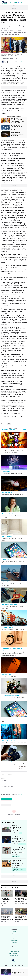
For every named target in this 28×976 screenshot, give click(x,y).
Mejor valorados (18, 805)
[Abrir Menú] (25, 2)
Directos (14, 933)
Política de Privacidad (14, 953)
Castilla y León (16, 856)
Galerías (14, 931)
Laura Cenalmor (18, 922)
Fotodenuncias (14, 942)
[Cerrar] (26, 968)
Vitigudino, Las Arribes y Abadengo (18, 869)
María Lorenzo (4, 922)
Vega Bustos (4, 905)
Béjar (9, 423)
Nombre (3, 778)
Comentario (4, 783)
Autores (14, 935)
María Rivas (24, 903)
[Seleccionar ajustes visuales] (21, 2)
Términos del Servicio (14, 951)
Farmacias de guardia (14, 940)
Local (20, 832)
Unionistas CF (21, 843)
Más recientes (6, 805)
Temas (14, 938)
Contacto (14, 949)
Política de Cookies (14, 955)
